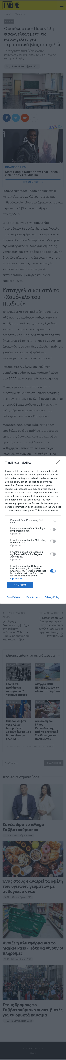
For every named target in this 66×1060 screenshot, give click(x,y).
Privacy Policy (52, 597)
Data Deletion (14, 597)
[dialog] (33, 530)
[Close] (59, 463)
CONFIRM (20, 585)
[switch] (53, 529)
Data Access (33, 597)
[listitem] (33, 521)
